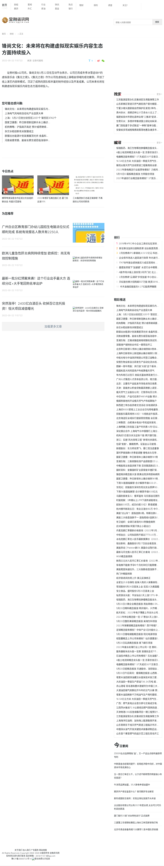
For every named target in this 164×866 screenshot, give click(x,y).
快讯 (57, 4)
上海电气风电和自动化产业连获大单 (24, 113)
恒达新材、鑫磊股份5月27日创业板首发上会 (138, 543)
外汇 (30, 8)
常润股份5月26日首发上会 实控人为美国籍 (137, 586)
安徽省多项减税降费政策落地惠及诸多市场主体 (139, 129)
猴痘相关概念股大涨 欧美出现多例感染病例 (138, 474)
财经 (16, 4)
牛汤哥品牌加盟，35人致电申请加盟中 (132, 784)
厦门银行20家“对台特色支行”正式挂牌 (131, 815)
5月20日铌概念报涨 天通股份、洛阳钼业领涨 (138, 668)
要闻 (30, 4)
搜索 (157, 22)
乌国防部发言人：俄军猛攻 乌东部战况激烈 (138, 495)
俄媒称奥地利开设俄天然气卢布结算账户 (136, 400)
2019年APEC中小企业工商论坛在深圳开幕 (140, 243)
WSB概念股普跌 (124, 556)
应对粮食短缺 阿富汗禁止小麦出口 (133, 526)
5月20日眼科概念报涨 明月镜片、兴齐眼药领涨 (140, 608)
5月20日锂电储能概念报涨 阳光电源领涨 (136, 634)
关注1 (125, 5)
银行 (71, 8)
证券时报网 (38, 60)
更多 (159, 94)
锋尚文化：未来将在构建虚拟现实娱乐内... (27, 108)
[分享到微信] (103, 61)
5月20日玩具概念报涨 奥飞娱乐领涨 (134, 642)
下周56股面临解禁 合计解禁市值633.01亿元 (138, 482)
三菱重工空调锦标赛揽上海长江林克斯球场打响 (136, 822)
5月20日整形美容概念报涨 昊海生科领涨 (136, 621)
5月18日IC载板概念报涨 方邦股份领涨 (135, 173)
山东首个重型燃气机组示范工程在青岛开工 (137, 733)
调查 (110, 5)
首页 (5, 6)
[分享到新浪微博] (98, 61)
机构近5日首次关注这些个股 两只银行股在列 (138, 435)
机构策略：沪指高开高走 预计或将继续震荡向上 (140, 323)
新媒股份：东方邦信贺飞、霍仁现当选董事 (137, 448)
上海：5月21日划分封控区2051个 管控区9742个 (30, 117)
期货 (16, 8)
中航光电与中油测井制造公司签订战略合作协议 (139, 357)
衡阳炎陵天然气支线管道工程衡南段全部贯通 (138, 165)
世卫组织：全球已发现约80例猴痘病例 (135, 521)
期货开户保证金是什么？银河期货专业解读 (134, 791)
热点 (71, 4)
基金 (57, 8)
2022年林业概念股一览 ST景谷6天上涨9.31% (139, 616)
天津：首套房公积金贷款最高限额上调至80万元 (140, 387)
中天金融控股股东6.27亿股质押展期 (138, 286)
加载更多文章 (53, 326)
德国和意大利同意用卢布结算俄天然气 (135, 370)
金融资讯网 (54, 853)
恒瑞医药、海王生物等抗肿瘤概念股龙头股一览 (139, 148)
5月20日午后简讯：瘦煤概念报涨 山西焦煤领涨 (140, 673)
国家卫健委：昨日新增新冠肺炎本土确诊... (27, 122)
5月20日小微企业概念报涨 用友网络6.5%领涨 (139, 603)
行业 (43, 4)
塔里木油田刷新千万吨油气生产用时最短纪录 (138, 694)
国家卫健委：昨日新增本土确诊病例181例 (137, 457)
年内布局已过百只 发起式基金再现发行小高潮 (139, 374)
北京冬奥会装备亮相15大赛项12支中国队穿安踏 (136, 829)
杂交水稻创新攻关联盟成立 (19, 131)
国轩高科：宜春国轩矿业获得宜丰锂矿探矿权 (138, 470)
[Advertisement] (139, 65)
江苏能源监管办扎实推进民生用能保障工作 (137, 99)
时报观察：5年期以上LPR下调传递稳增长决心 (139, 500)
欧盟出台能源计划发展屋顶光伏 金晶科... (26, 135)
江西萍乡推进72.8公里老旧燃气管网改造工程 (138, 707)
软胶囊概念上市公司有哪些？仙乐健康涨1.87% (139, 638)
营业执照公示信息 (42, 859)
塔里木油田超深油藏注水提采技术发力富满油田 (139, 677)
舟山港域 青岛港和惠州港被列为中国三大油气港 (140, 686)
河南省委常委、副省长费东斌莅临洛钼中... (27, 140)
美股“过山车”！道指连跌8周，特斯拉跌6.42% (139, 513)
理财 (81, 5)
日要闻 (121, 745)
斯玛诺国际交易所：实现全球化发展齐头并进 (135, 798)
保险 (96, 5)
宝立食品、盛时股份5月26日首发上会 (135, 590)
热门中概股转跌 (124, 573)
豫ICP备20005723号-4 (21, 859)
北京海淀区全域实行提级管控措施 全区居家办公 (140, 418)
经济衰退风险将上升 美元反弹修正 (133, 578)
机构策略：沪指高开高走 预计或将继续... (26, 126)
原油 (43, 8)
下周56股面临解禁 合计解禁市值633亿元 (137, 491)
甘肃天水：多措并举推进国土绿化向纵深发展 (138, 121)
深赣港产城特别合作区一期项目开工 (134, 344)
